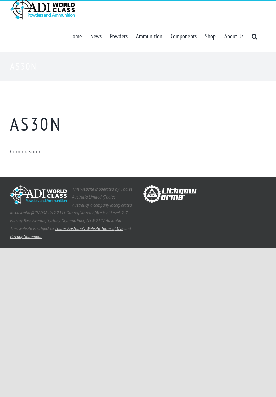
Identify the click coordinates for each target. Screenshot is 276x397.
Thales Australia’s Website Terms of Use (89, 228)
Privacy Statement (26, 236)
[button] (254, 35)
